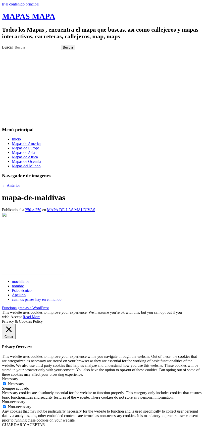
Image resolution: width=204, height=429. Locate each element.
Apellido (19, 295)
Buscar (7, 47)
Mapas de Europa (26, 148)
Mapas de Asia (23, 152)
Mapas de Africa (25, 157)
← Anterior (11, 185)
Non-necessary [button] (13, 402)
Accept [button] (16, 317)
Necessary (16, 384)
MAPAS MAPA (28, 16)
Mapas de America (26, 143)
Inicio (16, 139)
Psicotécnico (22, 290)
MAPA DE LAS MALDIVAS (71, 210)
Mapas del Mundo (26, 166)
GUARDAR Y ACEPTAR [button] (23, 425)
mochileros (20, 281)
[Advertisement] (102, 87)
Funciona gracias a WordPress (25, 308)
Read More (31, 317)
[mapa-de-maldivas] (33, 273)
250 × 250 (33, 210)
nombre (18, 286)
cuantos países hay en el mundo (36, 299)
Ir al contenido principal (20, 4)
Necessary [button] (10, 379)
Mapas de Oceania (26, 161)
